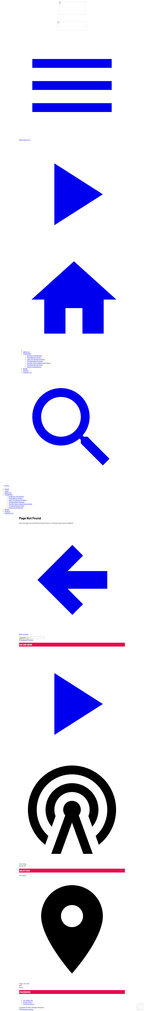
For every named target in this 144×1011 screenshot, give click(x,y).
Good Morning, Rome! (34, 357)
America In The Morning (34, 356)
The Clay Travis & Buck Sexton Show (39, 363)
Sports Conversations (34, 367)
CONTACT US (27, 372)
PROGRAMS (27, 354)
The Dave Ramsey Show (35, 365)
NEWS (25, 369)
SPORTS (26, 370)
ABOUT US (26, 352)
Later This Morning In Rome (36, 359)
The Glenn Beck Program (35, 361)
